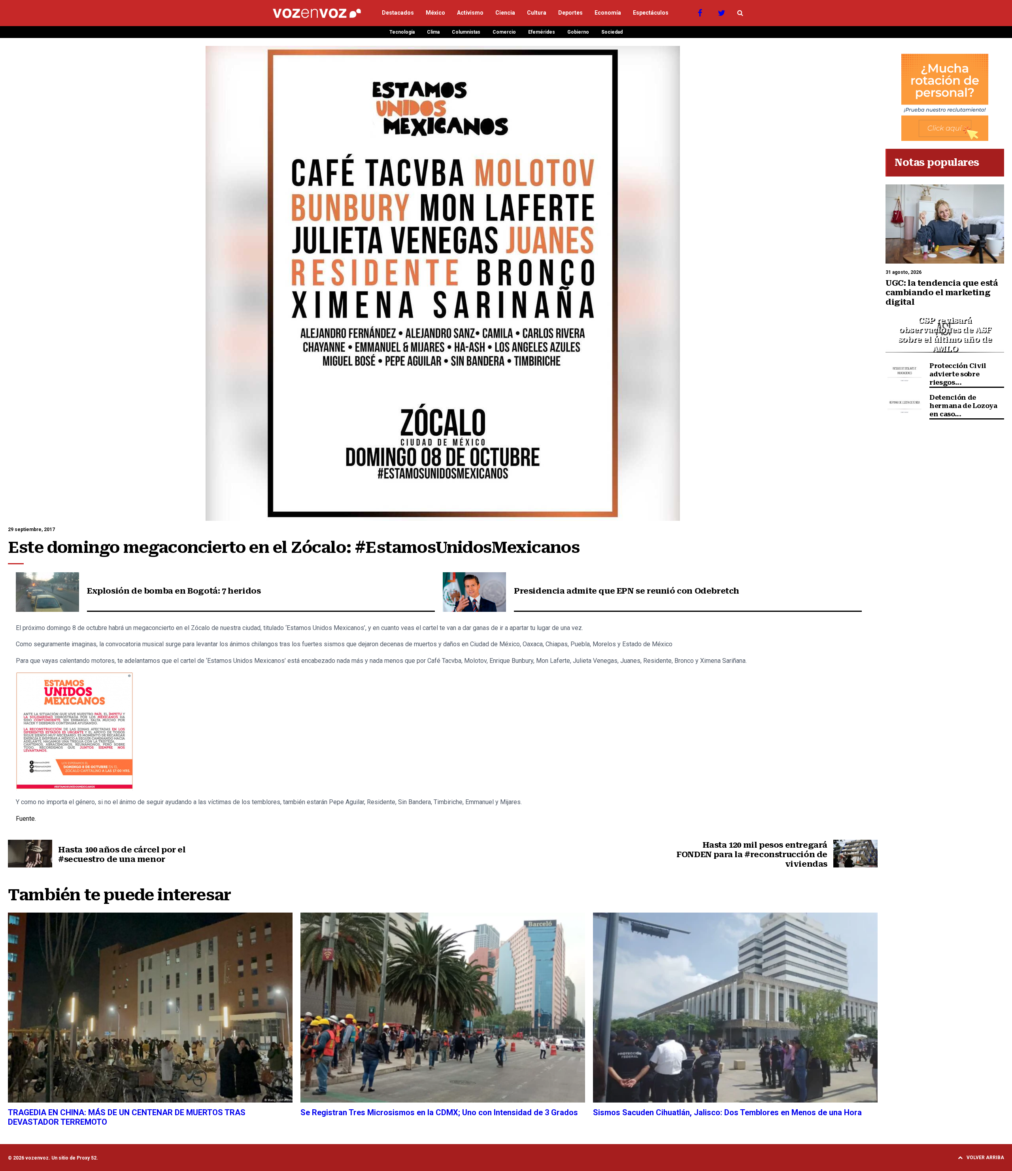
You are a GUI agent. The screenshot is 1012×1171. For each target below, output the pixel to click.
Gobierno (578, 32)
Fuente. (27, 818)
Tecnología (402, 32)
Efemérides (541, 32)
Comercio (504, 32)
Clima (433, 32)
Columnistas (466, 32)
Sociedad (612, 32)
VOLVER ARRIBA (985, 1157)
